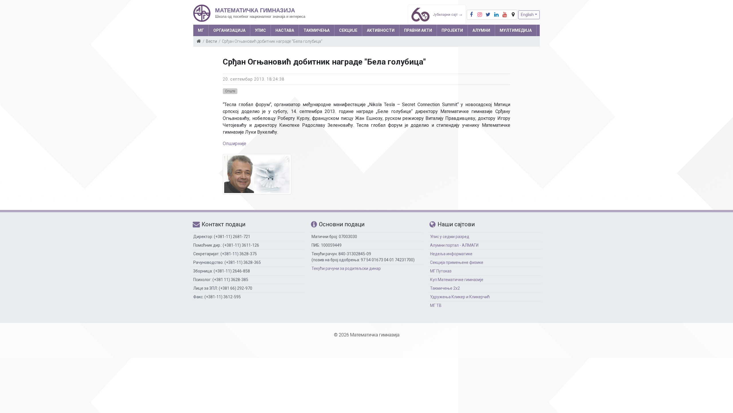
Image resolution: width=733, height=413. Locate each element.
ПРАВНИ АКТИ (418, 30)
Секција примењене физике (456, 262)
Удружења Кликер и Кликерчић (460, 297)
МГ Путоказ (441, 271)
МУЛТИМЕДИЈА (516, 30)
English (527, 14)
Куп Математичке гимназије (456, 279)
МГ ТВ (436, 305)
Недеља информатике (451, 254)
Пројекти (452, 30)
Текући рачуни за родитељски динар (346, 268)
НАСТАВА (284, 30)
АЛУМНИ (481, 30)
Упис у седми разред (449, 236)
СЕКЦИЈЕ (348, 30)
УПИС (260, 30)
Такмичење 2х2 (445, 288)
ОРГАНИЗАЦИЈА (229, 30)
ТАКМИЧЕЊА (317, 30)
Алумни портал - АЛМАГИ (454, 245)
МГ (201, 30)
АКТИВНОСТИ (381, 30)
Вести (211, 41)
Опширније (234, 143)
